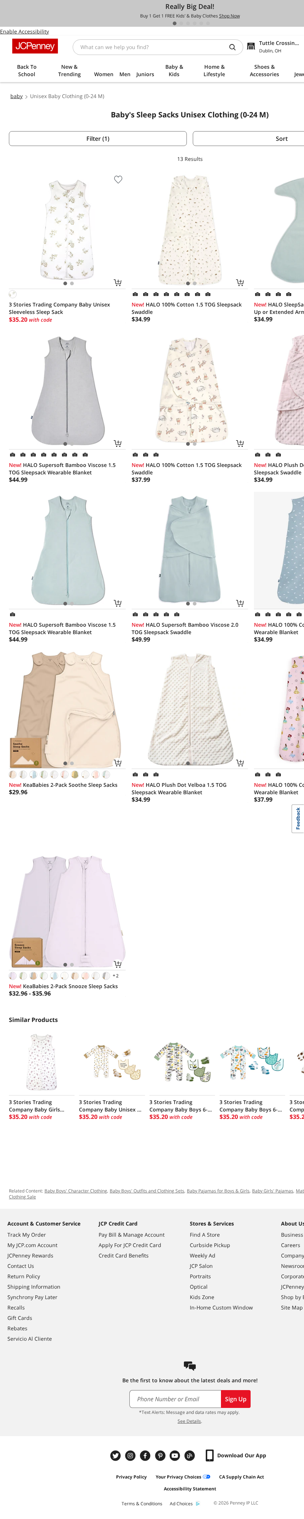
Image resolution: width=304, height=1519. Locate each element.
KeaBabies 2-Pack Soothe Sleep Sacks (63, 784)
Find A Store (205, 1234)
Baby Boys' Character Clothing (75, 1191)
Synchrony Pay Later (32, 1297)
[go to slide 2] (181, 23)
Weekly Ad (202, 1255)
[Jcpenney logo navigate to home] (35, 46)
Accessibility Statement (190, 1489)
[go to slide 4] (194, 23)
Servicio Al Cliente (29, 1338)
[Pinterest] (160, 1455)
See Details (189, 1421)
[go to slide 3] (188, 23)
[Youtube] (175, 1455)
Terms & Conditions (142, 1503)
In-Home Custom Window (221, 1307)
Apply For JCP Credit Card (130, 1245)
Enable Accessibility (24, 31)
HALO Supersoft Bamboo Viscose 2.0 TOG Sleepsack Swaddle (185, 628)
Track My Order (26, 1234)
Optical (199, 1286)
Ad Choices (181, 1503)
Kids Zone (202, 1297)
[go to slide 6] (208, 23)
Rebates (17, 1328)
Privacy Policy (131, 1477)
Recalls (16, 1307)
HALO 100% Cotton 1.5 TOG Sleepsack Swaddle (187, 308)
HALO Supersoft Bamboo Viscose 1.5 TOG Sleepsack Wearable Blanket (62, 468)
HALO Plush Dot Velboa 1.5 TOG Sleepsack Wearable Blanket (179, 788)
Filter (97, 138)
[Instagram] (131, 1455)
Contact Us (20, 1265)
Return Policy (23, 1276)
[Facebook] (146, 1455)
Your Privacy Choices (178, 1477)
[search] (235, 47)
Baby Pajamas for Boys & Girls (218, 1191)
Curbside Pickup (210, 1245)
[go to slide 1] (174, 23)
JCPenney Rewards (30, 1255)
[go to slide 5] (201, 23)
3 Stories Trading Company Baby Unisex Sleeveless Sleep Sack (59, 308)
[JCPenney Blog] (190, 1455)
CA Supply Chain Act (241, 1477)
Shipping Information (33, 1286)
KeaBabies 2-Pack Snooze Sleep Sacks (63, 986)
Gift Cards (19, 1317)
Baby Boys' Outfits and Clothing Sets (147, 1191)
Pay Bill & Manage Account (132, 1234)
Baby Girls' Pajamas (272, 1191)
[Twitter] (116, 1455)
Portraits (200, 1276)
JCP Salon (201, 1265)
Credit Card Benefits (124, 1255)
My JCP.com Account (32, 1245)
